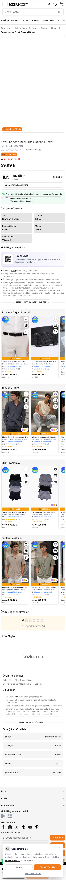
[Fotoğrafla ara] (59, 11)
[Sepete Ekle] (26, 331)
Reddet (19, 867)
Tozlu (13, 270)
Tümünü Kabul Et (47, 867)
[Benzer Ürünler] (26, 325)
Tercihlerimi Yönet (33, 873)
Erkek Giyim (21, 28)
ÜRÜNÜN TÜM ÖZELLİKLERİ (31, 302)
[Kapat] (59, 848)
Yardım (4, 798)
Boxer (54, 28)
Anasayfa (6, 28)
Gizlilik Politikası (12, 860)
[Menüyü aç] (5, 4)
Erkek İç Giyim (39, 28)
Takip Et (59, 177)
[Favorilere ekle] (26, 318)
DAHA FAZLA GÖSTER (31, 722)
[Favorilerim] (55, 4)
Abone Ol (58, 837)
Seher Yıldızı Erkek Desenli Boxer (18, 32)
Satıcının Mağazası (18, 185)
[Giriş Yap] (49, 4)
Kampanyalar (8, 805)
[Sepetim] (62, 4)
